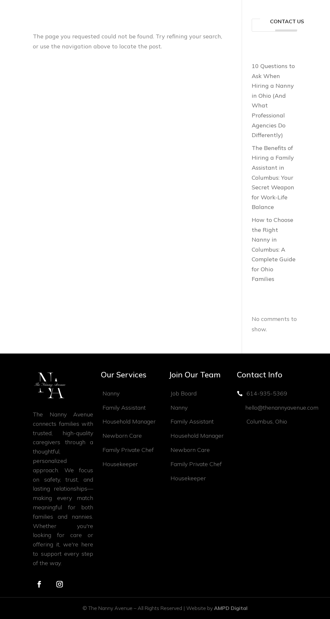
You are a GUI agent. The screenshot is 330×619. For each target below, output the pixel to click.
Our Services (81, 21)
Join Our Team (223, 21)
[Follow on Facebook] (39, 584)
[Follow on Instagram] (59, 584)
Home (37, 21)
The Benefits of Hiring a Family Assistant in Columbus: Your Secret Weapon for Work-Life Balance (273, 177)
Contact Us (287, 21)
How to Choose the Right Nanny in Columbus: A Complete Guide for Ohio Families (274, 249)
